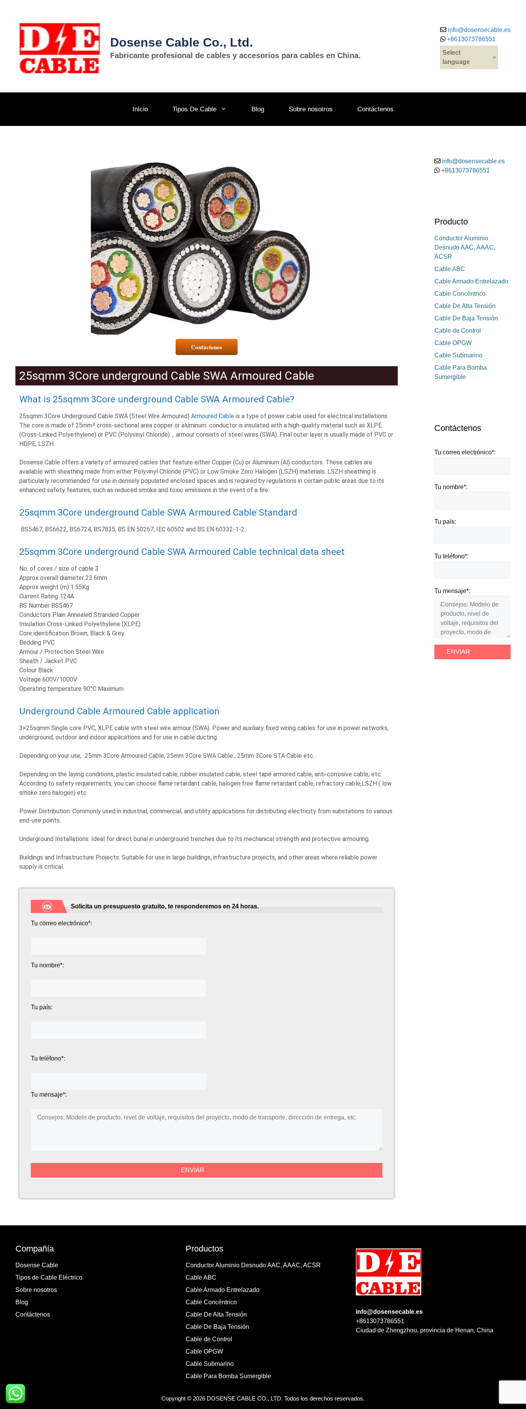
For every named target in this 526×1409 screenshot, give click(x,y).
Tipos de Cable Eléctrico (48, 1277)
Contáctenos (375, 109)
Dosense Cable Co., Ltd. (181, 42)
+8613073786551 (471, 39)
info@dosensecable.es (479, 30)
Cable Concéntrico (460, 293)
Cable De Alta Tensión (465, 306)
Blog (257, 109)
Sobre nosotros (311, 109)
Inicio (140, 109)
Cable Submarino (458, 355)
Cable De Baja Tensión (466, 318)
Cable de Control (457, 330)
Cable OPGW (453, 343)
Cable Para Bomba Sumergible (228, 1376)
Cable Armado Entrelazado (471, 281)
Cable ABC (449, 269)
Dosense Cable (36, 1265)
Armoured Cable (212, 416)
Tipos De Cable (194, 109)
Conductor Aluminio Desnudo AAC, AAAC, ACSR (464, 247)
